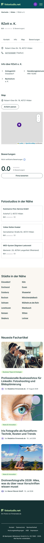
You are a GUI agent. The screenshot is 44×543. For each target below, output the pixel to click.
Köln (24, 282)
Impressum (34, 530)
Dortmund (5, 287)
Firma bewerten (22, 176)
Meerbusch (26, 308)
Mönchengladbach (29, 297)
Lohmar (25, 318)
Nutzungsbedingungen (16, 530)
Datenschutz (20, 527)
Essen (24, 287)
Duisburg (5, 292)
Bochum (4, 297)
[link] (22, 214)
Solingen (4, 303)
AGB (27, 530)
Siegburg (5, 318)
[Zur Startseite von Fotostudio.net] (11, 4)
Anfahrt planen (10, 107)
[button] (35, 4)
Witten (24, 313)
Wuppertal (26, 292)
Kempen (4, 313)
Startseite (4, 12)
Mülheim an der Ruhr (30, 303)
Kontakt (11, 527)
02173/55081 (10, 53)
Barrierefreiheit (32, 527)
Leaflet (21, 143)
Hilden (13, 12)
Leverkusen (6, 308)
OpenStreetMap (30, 143)
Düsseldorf (5, 282)
